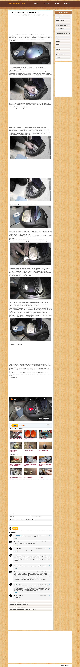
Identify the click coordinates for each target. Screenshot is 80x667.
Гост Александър (19, 535)
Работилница (58, 38)
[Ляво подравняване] (18, 519)
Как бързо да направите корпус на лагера (18, 602)
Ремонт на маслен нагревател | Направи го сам (19, 604)
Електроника (58, 17)
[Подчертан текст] (14, 519)
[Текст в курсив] (12, 519)
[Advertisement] (30, 24)
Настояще (58, 57)
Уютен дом (58, 41)
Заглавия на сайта (63, 12)
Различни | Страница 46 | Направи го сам (17, 607)
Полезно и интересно (60, 28)
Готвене (57, 36)
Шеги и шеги (58, 49)
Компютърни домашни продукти (62, 25)
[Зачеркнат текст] (16, 519)
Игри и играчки (59, 46)
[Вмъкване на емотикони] (24, 519)
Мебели (57, 44)
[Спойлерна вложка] (34, 519)
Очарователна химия (60, 20)
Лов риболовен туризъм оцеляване (63, 33)
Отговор (16, 538)
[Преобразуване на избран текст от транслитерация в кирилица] (32, 519)
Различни (58, 52)
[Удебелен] (10, 519)
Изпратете (15, 528)
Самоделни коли (59, 15)
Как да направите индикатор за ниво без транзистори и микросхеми (23, 609)
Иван (17, 584)
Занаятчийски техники (60, 54)
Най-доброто (47, 3)
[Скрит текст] (29, 519)
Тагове (57, 3)
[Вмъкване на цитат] (30, 519)
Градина (57, 30)
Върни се (15, 425)
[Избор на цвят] (26, 519)
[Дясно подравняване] (22, 519)
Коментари (67, 3)
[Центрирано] (20, 519)
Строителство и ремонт (60, 22)
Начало (36, 3)
